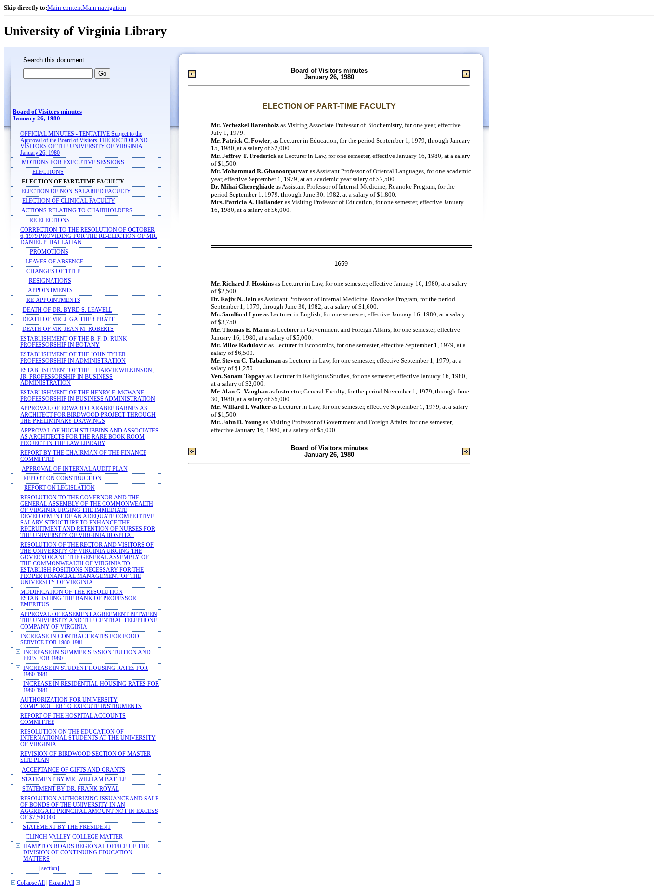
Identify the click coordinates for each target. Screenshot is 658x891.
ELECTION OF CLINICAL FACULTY (68, 201)
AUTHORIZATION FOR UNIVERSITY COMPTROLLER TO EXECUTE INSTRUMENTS (81, 703)
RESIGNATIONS (50, 281)
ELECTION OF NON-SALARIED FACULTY (76, 191)
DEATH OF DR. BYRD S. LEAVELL (67, 310)
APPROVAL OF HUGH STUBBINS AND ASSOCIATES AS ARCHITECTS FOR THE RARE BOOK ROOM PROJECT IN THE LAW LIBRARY (89, 437)
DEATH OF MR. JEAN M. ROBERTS (68, 329)
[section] (49, 868)
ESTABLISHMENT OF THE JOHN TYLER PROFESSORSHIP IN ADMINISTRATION (73, 358)
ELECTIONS (48, 172)
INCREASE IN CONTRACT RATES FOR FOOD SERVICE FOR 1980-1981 (79, 639)
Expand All (61, 883)
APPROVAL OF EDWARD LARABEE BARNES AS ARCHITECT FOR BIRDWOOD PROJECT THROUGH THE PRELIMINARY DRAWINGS (88, 415)
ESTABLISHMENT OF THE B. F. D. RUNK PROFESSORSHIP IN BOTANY (73, 342)
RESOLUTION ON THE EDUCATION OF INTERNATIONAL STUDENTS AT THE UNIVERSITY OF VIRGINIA (88, 738)
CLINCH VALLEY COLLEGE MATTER (74, 837)
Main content (64, 7)
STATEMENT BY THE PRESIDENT (67, 827)
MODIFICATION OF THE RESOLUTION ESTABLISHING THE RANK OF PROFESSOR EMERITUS (78, 598)
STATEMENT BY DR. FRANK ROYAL (70, 789)
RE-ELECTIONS (49, 220)
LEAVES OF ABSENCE (54, 262)
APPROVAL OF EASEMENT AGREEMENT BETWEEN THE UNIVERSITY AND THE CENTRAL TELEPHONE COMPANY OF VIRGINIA (88, 620)
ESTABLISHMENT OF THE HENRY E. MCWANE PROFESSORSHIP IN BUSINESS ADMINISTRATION (87, 396)
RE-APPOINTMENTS (53, 300)
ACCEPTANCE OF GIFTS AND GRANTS (73, 770)
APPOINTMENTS (50, 291)
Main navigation (104, 7)
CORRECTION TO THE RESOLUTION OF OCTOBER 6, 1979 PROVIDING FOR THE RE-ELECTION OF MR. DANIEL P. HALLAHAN (88, 236)
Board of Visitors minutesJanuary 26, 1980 (47, 115)
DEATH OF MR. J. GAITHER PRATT (68, 319)
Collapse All (31, 883)
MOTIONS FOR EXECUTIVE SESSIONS (73, 162)
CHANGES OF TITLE (53, 271)
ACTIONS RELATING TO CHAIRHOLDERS (76, 211)
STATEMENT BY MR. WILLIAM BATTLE (74, 779)
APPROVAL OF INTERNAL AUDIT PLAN (75, 469)
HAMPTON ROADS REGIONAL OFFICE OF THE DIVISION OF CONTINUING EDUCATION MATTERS (86, 852)
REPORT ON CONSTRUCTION (62, 478)
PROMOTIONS (49, 252)
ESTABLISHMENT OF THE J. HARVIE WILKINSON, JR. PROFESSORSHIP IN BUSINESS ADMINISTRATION (87, 376)
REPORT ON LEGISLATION (59, 488)
